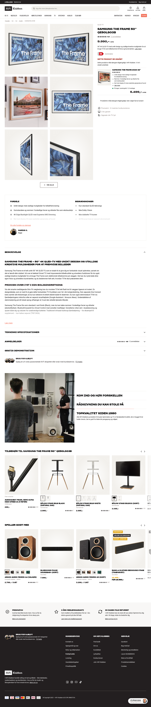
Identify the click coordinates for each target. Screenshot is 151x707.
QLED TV (100, 24)
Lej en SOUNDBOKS (128, 654)
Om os (95, 646)
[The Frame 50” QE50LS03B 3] (26, 102)
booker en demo (133, 396)
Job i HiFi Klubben (99, 662)
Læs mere (138, 49)
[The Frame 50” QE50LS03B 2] (71, 49)
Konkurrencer (98, 658)
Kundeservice (133, 2)
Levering (68, 658)
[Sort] (94, 498)
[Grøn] (28, 572)
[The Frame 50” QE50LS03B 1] (26, 49)
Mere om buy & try (111, 619)
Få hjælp (79, 362)
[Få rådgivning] (145, 701)
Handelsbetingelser (72, 662)
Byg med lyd (125, 646)
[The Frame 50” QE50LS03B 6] (71, 154)
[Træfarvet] (42, 498)
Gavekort (124, 642)
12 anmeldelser (115, 36)
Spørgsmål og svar (72, 646)
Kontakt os (69, 642)
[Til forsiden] (13, 8)
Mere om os (34, 682)
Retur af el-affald (127, 658)
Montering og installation (129, 650)
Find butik (96, 642)
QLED (21, 21)
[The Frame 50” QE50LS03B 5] (26, 154)
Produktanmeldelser (128, 662)
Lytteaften (96, 654)
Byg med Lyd (142, 2)
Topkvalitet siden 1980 (96, 423)
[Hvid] (48, 498)
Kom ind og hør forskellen (99, 392)
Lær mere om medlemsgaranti (71, 619)
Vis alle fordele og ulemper (20, 225)
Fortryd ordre (70, 654)
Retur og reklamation (73, 650)
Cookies (124, 666)
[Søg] (34, 8)
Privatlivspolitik (71, 666)
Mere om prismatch (19, 619)
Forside (7, 21)
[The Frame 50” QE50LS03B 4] (71, 102)
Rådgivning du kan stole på (100, 414)
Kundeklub (97, 650)
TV (12, 21)
